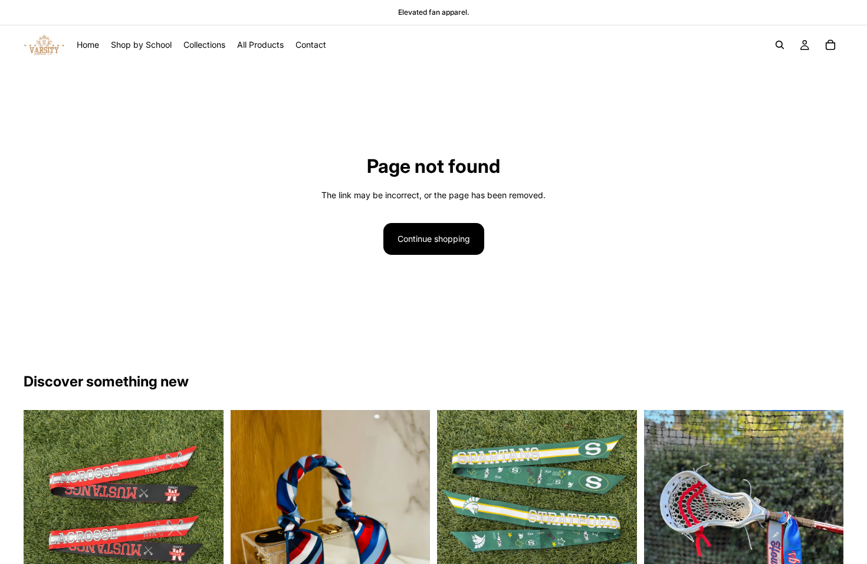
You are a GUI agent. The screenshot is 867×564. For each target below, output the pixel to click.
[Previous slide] (41, 543)
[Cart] (830, 45)
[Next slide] (206, 543)
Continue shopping (434, 239)
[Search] (780, 45)
